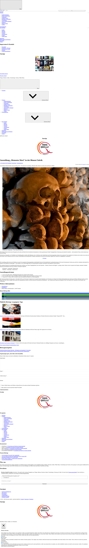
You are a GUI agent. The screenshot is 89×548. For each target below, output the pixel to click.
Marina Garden (5, 23)
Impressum (27, 499)
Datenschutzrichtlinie (73, 472)
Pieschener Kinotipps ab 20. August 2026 (10, 457)
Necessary (5, 537)
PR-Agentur (4, 492)
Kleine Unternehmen (6, 15)
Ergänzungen (2, 358)
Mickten (3, 30)
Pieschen (3, 32)
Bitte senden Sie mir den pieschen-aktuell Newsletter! (11, 387)
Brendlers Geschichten (6, 19)
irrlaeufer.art (4, 287)
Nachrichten (14, 163)
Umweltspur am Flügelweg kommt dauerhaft (16, 446)
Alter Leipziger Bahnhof (6, 21)
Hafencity (4, 22)
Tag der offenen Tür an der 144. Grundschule (10, 455)
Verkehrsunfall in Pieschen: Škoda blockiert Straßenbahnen (14, 351)
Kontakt (3, 50)
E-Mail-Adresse (3, 375)
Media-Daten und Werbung (5, 39)
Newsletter (2, 40)
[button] (4, 293)
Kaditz (3, 29)
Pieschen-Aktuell (3, 75)
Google (84, 164)
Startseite (1, 11)
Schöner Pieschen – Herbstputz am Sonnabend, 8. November (15, 350)
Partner (1, 41)
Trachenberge (4, 34)
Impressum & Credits (6, 49)
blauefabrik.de (4, 286)
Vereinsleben (4, 20)
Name (1, 371)
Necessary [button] (3, 536)
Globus (3, 24)
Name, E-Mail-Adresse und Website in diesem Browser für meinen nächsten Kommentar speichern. (20, 385)
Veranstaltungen (3, 26)
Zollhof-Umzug (5, 18)
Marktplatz (2, 38)
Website (1, 380)
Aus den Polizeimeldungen (7, 459)
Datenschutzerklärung (6, 51)
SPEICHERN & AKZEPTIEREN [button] (7, 546)
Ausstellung (11, 345)
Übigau (3, 35)
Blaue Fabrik (16, 345)
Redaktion (9, 163)
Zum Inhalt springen (4, 73)
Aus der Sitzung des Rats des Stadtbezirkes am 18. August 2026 (14, 456)
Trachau (3, 33)
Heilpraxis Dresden (5, 496)
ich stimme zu (6, 477)
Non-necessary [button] (4, 541)
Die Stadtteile (2, 27)
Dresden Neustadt (5, 497)
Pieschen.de (4, 493)
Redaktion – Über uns (6, 48)
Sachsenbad (4, 17)
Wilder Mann (4, 36)
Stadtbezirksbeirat (5, 14)
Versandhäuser (5, 494)
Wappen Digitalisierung (6, 491)
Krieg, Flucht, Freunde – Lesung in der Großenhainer (12, 458)
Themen (1, 12)
